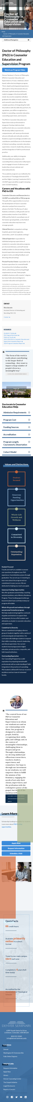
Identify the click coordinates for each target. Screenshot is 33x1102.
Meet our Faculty (9, 337)
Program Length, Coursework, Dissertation (15, 443)
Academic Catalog (9, 333)
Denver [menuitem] (5, 1049)
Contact (7, 317)
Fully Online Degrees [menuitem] (10, 1056)
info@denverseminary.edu (16, 1038)
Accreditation (9, 434)
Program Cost (9, 420)
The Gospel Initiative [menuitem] (10, 1082)
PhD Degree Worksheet (11, 335)
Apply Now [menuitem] (7, 1072)
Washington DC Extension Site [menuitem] (13, 1053)
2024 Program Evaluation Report (13, 343)
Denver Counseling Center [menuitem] (12, 1079)
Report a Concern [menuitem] (9, 1089)
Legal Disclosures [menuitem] (9, 1086)
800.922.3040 (16, 1036)
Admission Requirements (14, 412)
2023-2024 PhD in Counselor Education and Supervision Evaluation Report (16, 340)
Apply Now (16, 843)
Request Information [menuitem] (10, 1068)
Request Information (16, 848)
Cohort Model (9, 452)
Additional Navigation (11, 40)
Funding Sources (11, 427)
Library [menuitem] (5, 1075)
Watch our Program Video (15, 70)
